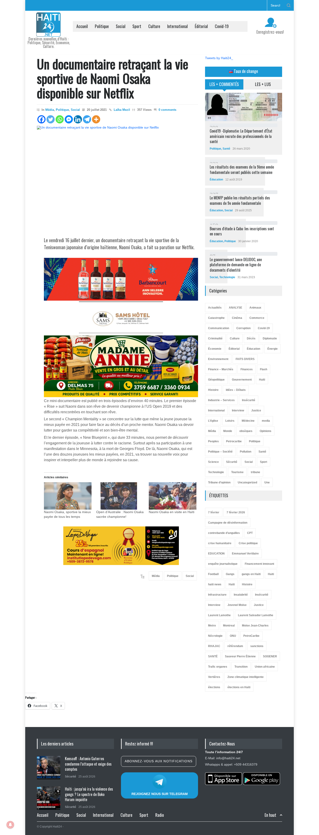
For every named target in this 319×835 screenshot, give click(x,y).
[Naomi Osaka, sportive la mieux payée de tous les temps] (68, 496)
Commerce (256, 318)
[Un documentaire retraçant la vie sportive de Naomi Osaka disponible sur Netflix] (117, 178)
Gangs (230, 574)
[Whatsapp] (60, 119)
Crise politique (248, 543)
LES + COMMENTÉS (224, 84)
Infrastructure (217, 594)
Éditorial (201, 26)
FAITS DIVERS (245, 359)
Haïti (262, 379)
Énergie (272, 348)
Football (213, 574)
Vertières (214, 677)
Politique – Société (220, 451)
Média (49, 110)
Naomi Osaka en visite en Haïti (171, 512)
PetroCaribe (251, 635)
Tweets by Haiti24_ (219, 58)
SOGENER (270, 656)
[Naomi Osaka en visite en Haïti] (172, 496)
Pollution (245, 451)
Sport (136, 26)
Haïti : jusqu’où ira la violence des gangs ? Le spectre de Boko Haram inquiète (89, 794)
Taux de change (245, 71)
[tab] (224, 86)
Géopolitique (216, 379)
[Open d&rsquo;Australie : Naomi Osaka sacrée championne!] (120, 496)
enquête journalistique (222, 563)
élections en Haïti (238, 687)
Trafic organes (217, 666)
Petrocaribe (234, 441)
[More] (96, 119)
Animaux (255, 307)
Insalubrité (241, 594)
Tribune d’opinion (219, 482)
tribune (255, 472)
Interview (238, 410)
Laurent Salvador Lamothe (255, 615)
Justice (256, 410)
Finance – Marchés (220, 369)
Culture (154, 26)
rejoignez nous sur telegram (159, 794)
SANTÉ (213, 656)
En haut (270, 815)
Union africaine (265, 666)
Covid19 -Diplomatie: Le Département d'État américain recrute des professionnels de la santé (241, 136)
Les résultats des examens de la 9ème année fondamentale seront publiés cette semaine (242, 169)
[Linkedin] (78, 119)
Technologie (227, 277)
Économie (214, 348)
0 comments (167, 110)
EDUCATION (216, 553)
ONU (233, 635)
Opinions (265, 431)
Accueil (82, 26)
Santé (226, 148)
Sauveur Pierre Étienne (240, 656)
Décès (251, 338)
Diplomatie (270, 338)
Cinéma (237, 318)
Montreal (229, 625)
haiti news (214, 584)
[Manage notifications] (10, 824)
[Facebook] (41, 119)
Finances (247, 369)
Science (213, 462)
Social (120, 26)
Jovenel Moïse (237, 605)
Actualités (215, 307)
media (266, 420)
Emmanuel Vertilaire (245, 553)
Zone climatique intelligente (245, 677)
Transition (241, 666)
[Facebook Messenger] (69, 119)
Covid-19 (222, 26)
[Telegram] (87, 119)
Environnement (218, 359)
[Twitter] (50, 119)
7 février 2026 (236, 512)
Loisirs (229, 420)
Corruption (243, 328)
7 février (213, 512)
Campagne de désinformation (227, 522)
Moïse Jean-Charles (255, 625)
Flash (263, 369)
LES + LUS (263, 84)
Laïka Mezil (122, 110)
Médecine (248, 420)
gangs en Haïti (251, 574)
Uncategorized (247, 482)
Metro (212, 625)
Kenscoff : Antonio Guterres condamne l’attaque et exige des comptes (88, 764)
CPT (250, 533)
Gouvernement (242, 379)
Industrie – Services (221, 400)
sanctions (256, 646)
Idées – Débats (236, 390)
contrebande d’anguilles (224, 533)
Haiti (271, 574)
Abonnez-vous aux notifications (158, 761)
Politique (102, 26)
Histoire (213, 390)
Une (267, 482)
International (177, 26)
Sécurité (231, 462)
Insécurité (248, 400)
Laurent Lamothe (219, 615)
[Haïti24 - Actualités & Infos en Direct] (48, 31)
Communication (218, 328)
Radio (159, 815)
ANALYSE (235, 307)
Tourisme (237, 472)
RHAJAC (214, 646)
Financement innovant (259, 563)
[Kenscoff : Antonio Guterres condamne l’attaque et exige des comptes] (48, 767)
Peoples (213, 441)
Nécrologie (215, 635)
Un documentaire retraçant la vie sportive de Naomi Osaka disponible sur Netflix (112, 78)
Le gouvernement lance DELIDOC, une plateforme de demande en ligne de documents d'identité (236, 265)
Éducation (216, 179)
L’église (213, 420)
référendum (235, 646)
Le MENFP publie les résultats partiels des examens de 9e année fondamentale (240, 200)
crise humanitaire (219, 543)
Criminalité (215, 338)
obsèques (245, 431)
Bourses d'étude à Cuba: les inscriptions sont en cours (242, 231)
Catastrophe (216, 318)
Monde (227, 431)
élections (214, 687)
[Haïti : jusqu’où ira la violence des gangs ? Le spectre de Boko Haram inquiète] (48, 798)
